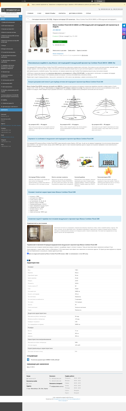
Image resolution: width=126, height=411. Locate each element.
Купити (60, 41)
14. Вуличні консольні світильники (7, 75)
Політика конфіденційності (73, 399)
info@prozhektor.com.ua (7, 137)
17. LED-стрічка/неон (6, 87)
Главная (30, 13)
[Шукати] (20, 16)
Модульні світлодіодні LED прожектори (64, 19)
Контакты (62, 13)
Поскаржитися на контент (60, 399)
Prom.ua (71, 397)
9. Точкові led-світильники (8, 52)
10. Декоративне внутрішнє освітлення (8, 56)
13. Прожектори (5, 72)
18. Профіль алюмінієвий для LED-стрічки (10, 90)
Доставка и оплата (75, 13)
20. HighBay (4, 100)
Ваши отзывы (50, 13)
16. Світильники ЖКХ (6, 83)
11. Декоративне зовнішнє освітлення (8, 61)
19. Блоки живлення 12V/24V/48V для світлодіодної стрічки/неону (10, 95)
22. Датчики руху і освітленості (9, 106)
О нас (39, 13)
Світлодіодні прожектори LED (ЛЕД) (42, 19)
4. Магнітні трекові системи (8, 32)
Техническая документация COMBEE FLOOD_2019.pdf (45, 359)
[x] (29, 260)
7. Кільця (3, 45)
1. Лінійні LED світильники (8, 22)
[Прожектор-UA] (11, 10)
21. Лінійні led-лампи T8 (7, 103)
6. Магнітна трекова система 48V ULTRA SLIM (10, 41)
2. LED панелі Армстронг (7, 25)
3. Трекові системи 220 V (7, 29)
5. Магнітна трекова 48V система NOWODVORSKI (10, 36)
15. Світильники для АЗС (7, 80)
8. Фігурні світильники (7, 49)
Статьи (88, 13)
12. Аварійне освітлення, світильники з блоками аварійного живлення (7, 67)
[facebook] (27, 260)
